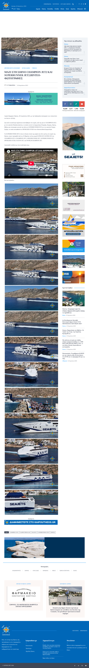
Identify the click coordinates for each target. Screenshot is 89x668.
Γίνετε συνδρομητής (82, 102)
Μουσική (66, 66)
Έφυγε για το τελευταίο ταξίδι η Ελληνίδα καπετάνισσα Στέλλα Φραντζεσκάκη (51, 653)
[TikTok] (81, 4)
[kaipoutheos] (5, 85)
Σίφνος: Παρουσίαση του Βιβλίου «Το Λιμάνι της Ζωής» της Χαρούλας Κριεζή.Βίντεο (73, 331)
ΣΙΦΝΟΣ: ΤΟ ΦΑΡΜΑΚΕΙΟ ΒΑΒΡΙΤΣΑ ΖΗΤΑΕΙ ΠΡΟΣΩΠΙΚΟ (23, 605)
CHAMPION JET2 (14, 532)
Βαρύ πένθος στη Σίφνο (48, 658)
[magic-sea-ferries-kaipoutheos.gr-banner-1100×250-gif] (31, 99)
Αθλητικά (64, 361)
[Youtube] (85, 4)
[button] (73, 4)
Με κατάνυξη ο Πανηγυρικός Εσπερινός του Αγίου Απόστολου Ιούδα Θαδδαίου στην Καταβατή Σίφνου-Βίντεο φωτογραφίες (72, 81)
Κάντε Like (65, 102)
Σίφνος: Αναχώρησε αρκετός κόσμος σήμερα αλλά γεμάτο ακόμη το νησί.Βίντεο (73, 311)
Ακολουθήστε (71, 102)
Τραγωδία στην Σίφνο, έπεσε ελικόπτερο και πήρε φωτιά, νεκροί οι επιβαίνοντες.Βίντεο (73, 60)
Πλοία (63, 315)
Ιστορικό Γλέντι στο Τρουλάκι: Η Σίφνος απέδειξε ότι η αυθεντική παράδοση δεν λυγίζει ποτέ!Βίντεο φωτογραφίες (73, 70)
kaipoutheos (12, 85)
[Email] (52, 85)
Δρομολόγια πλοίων (12, 68)
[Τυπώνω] (56, 85)
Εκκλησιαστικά (68, 76)
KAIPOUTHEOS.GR (25, 532)
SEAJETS (34, 532)
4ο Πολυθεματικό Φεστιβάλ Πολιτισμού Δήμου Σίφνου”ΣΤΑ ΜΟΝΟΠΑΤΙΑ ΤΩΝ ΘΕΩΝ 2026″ (72, 322)
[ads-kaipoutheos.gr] (31, 522)
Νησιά (34, 68)
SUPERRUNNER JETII (43, 532)
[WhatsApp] (48, 85)
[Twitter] (83, 4)
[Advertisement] (44, 24)
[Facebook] (79, 4)
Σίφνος (53, 532)
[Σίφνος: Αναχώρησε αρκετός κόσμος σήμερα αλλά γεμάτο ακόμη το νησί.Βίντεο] (73, 298)
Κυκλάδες (26, 68)
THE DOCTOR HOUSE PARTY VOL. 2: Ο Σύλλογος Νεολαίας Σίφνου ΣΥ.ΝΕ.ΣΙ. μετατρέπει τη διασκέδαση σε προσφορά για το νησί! (72, 49)
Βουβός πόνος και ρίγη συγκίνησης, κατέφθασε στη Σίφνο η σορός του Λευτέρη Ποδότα (51, 647)
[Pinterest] (44, 85)
